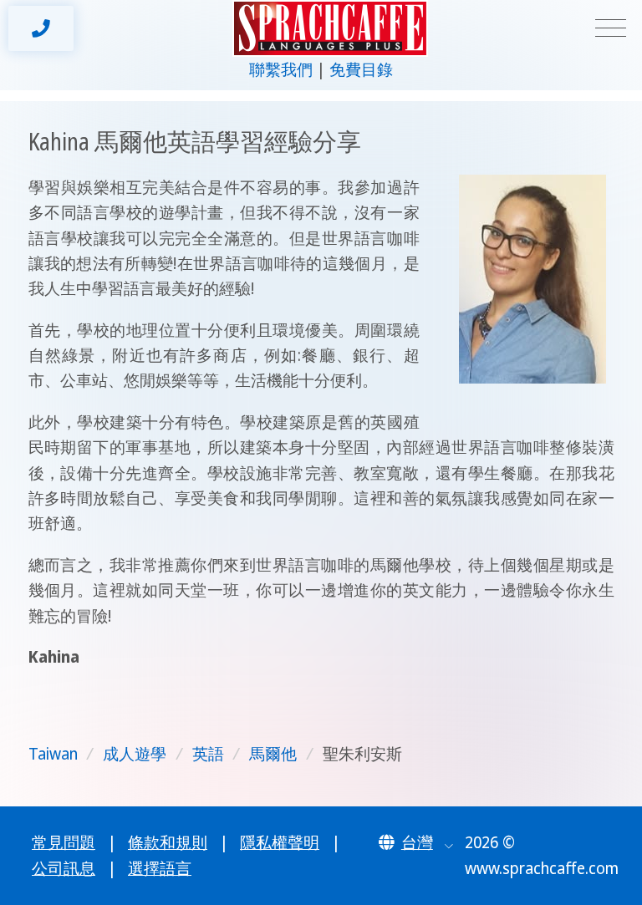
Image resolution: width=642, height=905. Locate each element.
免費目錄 (361, 69)
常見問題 (63, 842)
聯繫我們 (281, 69)
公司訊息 (63, 868)
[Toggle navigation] (610, 28)
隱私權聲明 (279, 842)
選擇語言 (159, 868)
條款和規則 (167, 842)
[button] (416, 842)
